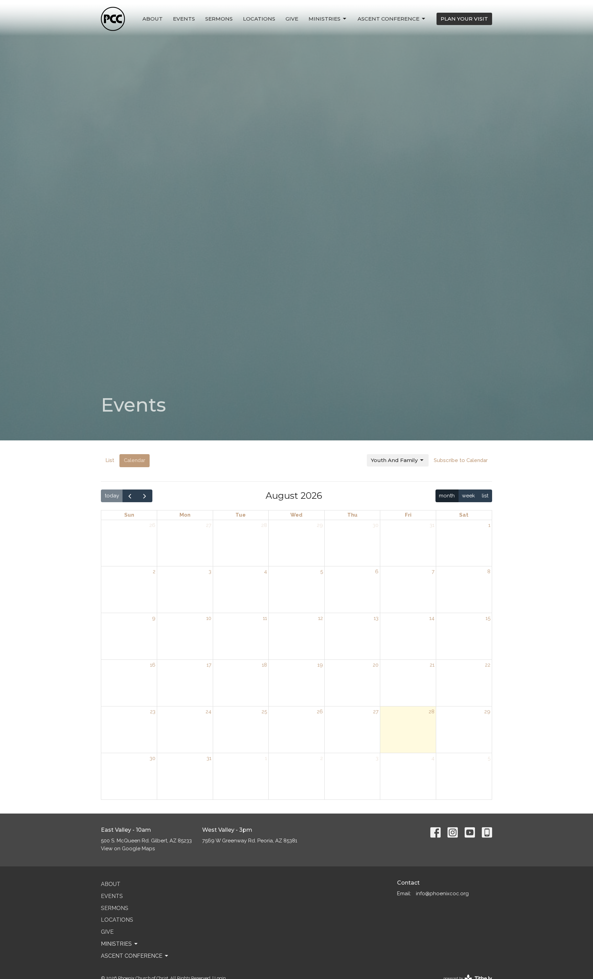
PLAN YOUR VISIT (464, 18)
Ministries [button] (116, 944)
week (468, 496)
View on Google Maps (128, 848)
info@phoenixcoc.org (442, 893)
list (485, 496)
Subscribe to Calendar (461, 460)
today (112, 496)
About (152, 18)
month (447, 496)
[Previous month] (130, 496)
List (109, 460)
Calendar (134, 460)
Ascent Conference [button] (131, 956)
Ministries (324, 18)
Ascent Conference (388, 18)
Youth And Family (394, 460)
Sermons (219, 18)
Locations (259, 18)
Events (184, 18)
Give (292, 18)
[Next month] (144, 496)
